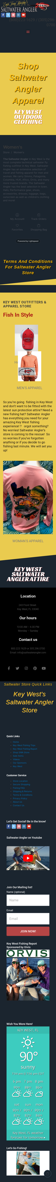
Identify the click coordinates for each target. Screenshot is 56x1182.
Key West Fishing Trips (24, 745)
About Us (17, 802)
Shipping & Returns (22, 791)
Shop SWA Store (21, 752)
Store (6, 152)
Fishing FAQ (19, 788)
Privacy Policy (20, 798)
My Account (17, 218)
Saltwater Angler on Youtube (24, 837)
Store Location (20, 781)
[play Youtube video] (28, 858)
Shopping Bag (38, 229)
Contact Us (18, 805)
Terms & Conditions (22, 795)
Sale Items (18, 756)
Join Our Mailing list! (19, 887)
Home (16, 742)
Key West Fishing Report (25, 749)
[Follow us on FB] (3, 15)
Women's (19, 152)
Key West (17, 766)
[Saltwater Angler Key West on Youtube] (23, 15)
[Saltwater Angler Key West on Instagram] (18, 15)
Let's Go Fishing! (17, 1148)
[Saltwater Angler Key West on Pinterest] (13, 15)
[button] (28, 31)
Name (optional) (16, 892)
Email (10, 910)
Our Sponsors (19, 763)
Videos (16, 759)
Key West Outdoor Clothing (28, 117)
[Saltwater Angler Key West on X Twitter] (8, 15)
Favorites (17, 229)
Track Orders (38, 218)
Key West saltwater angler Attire (28, 574)
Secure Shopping (21, 784)
